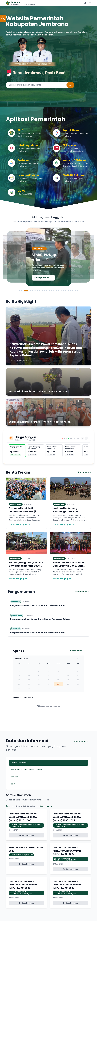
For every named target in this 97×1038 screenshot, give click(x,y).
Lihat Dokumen (28, 835)
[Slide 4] (28, 290)
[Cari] (85, 3)
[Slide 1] (19, 290)
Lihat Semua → (84, 472)
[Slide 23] (75, 290)
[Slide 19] (65, 290)
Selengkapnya (20, 278)
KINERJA (14, 776)
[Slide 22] (72, 290)
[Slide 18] (63, 290)
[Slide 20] (68, 290)
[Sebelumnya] (82, 438)
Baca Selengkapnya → (19, 524)
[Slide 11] (46, 290)
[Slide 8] (39, 290)
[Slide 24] (77, 290)
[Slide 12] (49, 290)
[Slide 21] (70, 290)
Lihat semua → (46, 806)
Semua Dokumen (18, 762)
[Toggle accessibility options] (3, 18)
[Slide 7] (37, 290)
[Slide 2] (21, 290)
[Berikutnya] (86, 438)
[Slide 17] (61, 290)
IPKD (13, 783)
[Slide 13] (51, 290)
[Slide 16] (58, 290)
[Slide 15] (56, 290)
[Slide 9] (42, 290)
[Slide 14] (53, 290)
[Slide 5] (32, 290)
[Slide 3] (24, 290)
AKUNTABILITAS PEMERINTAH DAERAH (28, 769)
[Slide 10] (44, 290)
